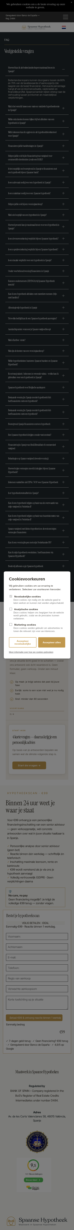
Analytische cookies (38, 614)
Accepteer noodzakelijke (22, 642)
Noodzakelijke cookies (38, 599)
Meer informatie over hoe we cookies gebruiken (31, 652)
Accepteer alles (52, 642)
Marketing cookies (38, 627)
